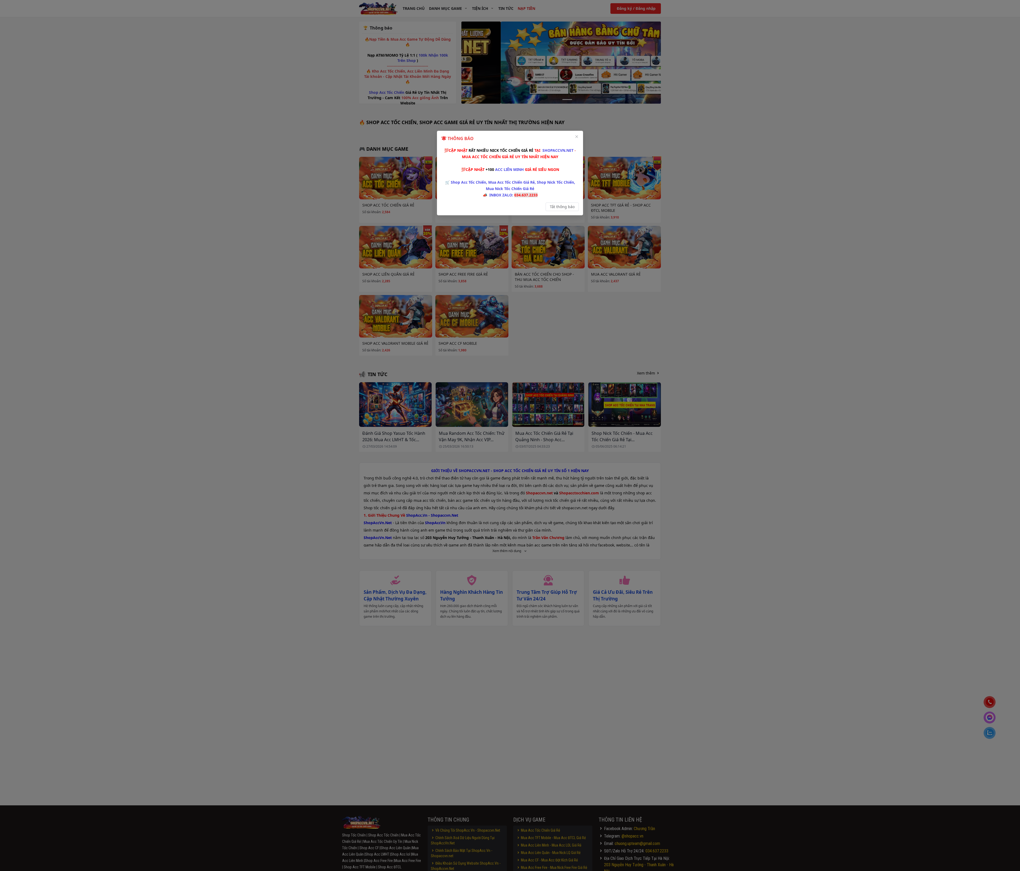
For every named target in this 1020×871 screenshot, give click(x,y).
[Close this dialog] (576, 137)
